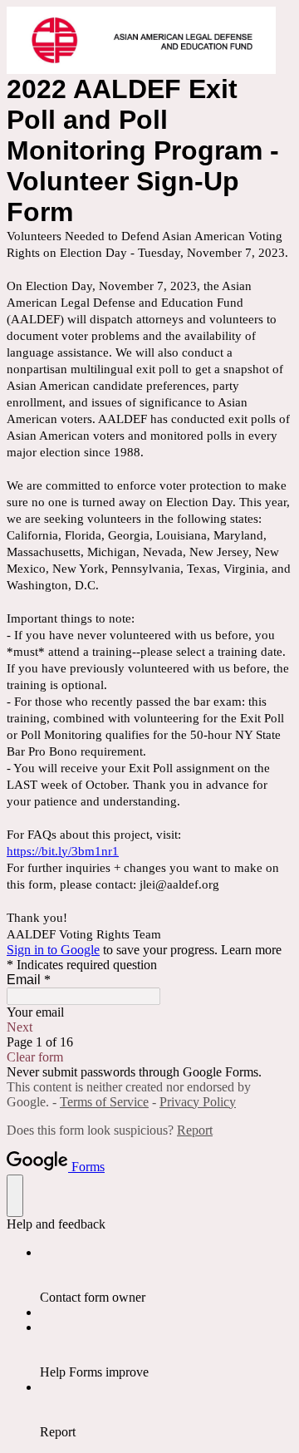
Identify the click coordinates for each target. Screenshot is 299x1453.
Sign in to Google (53, 950)
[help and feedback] (15, 1196)
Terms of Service (104, 1102)
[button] (149, 1027)
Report (195, 1130)
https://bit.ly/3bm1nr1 (63, 851)
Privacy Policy (197, 1102)
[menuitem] (166, 1275)
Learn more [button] (251, 950)
